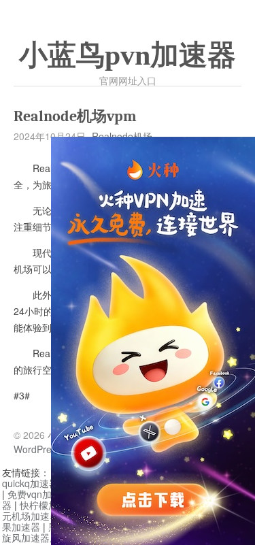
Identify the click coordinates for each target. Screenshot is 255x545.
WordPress (37, 449)
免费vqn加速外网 (43, 494)
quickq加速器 (30, 483)
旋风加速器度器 (35, 537)
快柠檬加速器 (48, 505)
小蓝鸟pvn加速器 (127, 55)
